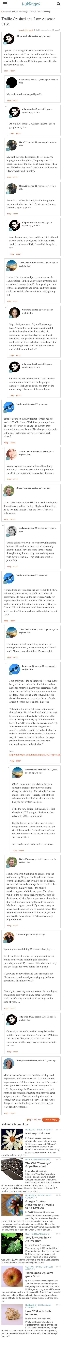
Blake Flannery (23, 488)
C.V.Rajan (24, 80)
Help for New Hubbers (37, 1159)
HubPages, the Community (39, 1130)
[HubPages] (31, 4)
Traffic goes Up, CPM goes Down (39, 1274)
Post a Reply (51, 1120)
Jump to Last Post (26, 30)
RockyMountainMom (26, 1061)
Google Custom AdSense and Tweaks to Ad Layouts (39, 1204)
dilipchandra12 (23, 36)
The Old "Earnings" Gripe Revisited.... (38, 1165)
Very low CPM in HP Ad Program (38, 1239)
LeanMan (21, 934)
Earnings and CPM (37, 1133)
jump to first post (34, 1120)
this (21, 83)
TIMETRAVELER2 (27, 263)
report (13, 71)
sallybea (23, 528)
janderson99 (22, 404)
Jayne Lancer (26, 451)
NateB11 (23, 142)
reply (6, 71)
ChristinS (26, 310)
